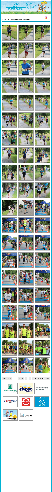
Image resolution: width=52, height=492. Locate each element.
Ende (47, 379)
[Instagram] (46, 17)
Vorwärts (41, 379)
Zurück (21, 379)
